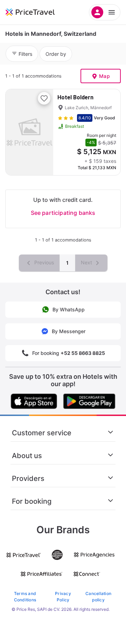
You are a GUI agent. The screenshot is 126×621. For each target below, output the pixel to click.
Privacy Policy (63, 596)
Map (104, 76)
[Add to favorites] (44, 98)
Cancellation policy (98, 596)
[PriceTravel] (38, 12)
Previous (43, 262)
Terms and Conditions (25, 596)
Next (87, 262)
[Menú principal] (104, 12)
